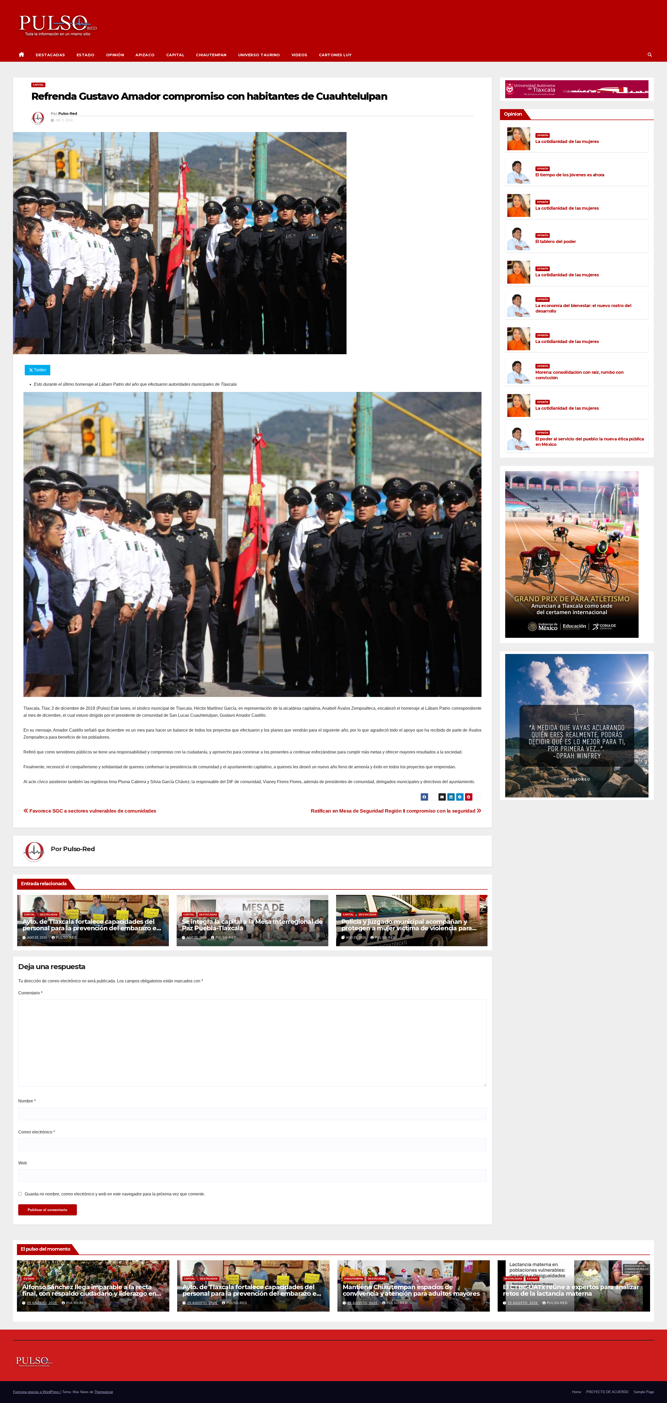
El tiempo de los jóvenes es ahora (569, 174)
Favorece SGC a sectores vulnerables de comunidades (92, 811)
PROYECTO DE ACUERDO (607, 1392)
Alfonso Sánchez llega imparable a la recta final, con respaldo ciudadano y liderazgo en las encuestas (89, 1293)
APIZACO (145, 55)
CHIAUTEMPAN (211, 55)
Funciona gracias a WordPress (36, 1392)
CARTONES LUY (335, 55)
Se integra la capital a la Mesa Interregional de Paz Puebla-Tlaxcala (252, 925)
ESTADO (86, 55)
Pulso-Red (67, 113)
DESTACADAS (50, 55)
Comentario (30, 993)
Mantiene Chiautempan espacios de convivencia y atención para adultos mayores (411, 1290)
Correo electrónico (36, 1132)
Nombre (27, 1101)
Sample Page (644, 1392)
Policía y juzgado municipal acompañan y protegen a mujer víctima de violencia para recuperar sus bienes (406, 928)
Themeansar (103, 1392)
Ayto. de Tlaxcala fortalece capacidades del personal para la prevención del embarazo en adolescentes (91, 928)
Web (22, 1163)
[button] (650, 55)
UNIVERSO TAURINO (259, 55)
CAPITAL (175, 55)
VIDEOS (299, 55)
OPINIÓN (115, 55)
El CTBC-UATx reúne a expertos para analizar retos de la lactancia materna (571, 1290)
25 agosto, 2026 (42, 1303)
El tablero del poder (555, 241)
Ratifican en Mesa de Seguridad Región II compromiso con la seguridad (394, 811)
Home (576, 1392)
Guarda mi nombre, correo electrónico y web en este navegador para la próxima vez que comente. (115, 1194)
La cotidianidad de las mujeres (567, 141)
